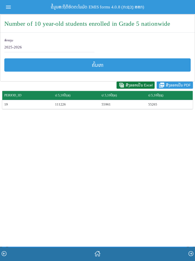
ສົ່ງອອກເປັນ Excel (136, 85)
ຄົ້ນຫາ (97, 65)
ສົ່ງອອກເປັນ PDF (175, 85)
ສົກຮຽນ (8, 40)
